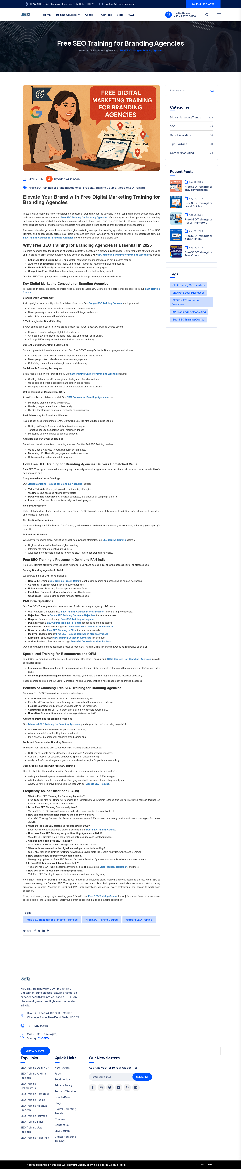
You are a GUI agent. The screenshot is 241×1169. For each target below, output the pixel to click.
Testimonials (62, 1079)
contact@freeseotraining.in (120, 4)
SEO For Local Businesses (188, 292)
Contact (106, 14)
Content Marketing (191, 153)
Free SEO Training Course (102, 919)
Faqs (58, 1073)
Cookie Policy (117, 1164)
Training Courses (66, 14)
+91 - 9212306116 (37, 1025)
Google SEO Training (131, 187)
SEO (191, 126)
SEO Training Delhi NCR (34, 1067)
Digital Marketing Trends (102, 50)
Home (47, 14)
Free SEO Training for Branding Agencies (52, 919)
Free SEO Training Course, (100, 187)
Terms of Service (65, 1091)
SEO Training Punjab (32, 1099)
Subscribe (142, 1076)
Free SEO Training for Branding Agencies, (55, 187)
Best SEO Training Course (188, 319)
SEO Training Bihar (31, 1121)
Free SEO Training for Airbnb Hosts (198, 237)
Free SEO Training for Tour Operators (198, 254)
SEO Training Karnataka (35, 1094)
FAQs (131, 14)
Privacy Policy (63, 1085)
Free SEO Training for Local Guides (198, 204)
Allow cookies (204, 1164)
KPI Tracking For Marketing (189, 312)
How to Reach (63, 1097)
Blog (120, 14)
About (89, 14)
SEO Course (62, 1130)
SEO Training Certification (188, 285)
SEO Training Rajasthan (34, 1137)
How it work (62, 1067)
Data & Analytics (191, 135)
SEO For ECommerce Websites (185, 302)
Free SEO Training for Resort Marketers (198, 221)
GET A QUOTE (35, 1051)
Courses (60, 1119)
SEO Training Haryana (33, 1115)
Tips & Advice (191, 144)
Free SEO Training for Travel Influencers (198, 188)
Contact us (62, 1125)
